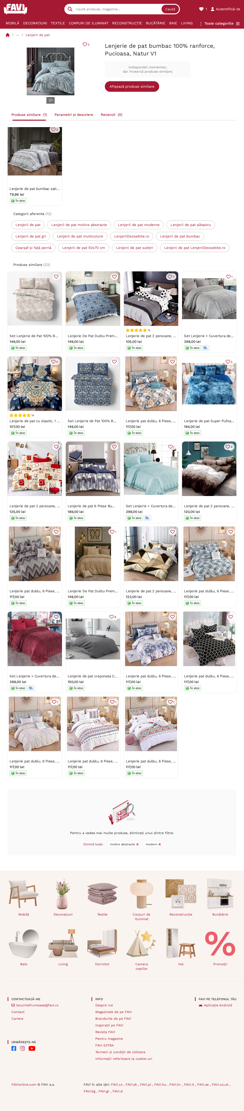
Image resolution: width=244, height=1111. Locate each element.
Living (187, 23)
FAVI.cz (117, 1084)
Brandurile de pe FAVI (113, 1018)
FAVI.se (203, 1084)
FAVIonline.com (23, 1084)
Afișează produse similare (132, 86)
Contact (18, 1012)
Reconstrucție (127, 23)
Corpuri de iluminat (88, 23)
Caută (170, 9)
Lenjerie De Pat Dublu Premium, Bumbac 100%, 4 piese (114, 336)
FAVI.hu (161, 1084)
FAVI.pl (146, 1084)
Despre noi (104, 1005)
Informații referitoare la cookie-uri (123, 1059)
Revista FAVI (105, 1032)
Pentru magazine (109, 1039)
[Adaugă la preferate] (56, 276)
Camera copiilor (141, 966)
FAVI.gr (104, 1091)
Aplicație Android (218, 1005)
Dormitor (102, 964)
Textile (58, 23)
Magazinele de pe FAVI (113, 1012)
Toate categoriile (219, 23)
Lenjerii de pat (38, 35)
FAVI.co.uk (221, 1084)
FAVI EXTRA (104, 1045)
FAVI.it (189, 1084)
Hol (180, 964)
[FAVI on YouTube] (32, 1048)
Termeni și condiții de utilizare (120, 1052)
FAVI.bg (90, 1091)
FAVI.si (117, 1091)
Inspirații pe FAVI (109, 1025)
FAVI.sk (132, 1084)
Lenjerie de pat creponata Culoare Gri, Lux (103, 676)
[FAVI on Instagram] (22, 1048)
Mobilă (12, 23)
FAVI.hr (175, 1084)
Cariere (17, 1018)
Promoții (220, 964)
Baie (173, 23)
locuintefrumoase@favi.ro (37, 1005)
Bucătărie (155, 23)
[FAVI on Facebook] (13, 1048)
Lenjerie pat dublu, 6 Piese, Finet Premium (162, 421)
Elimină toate (93, 844)
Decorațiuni (35, 23)
